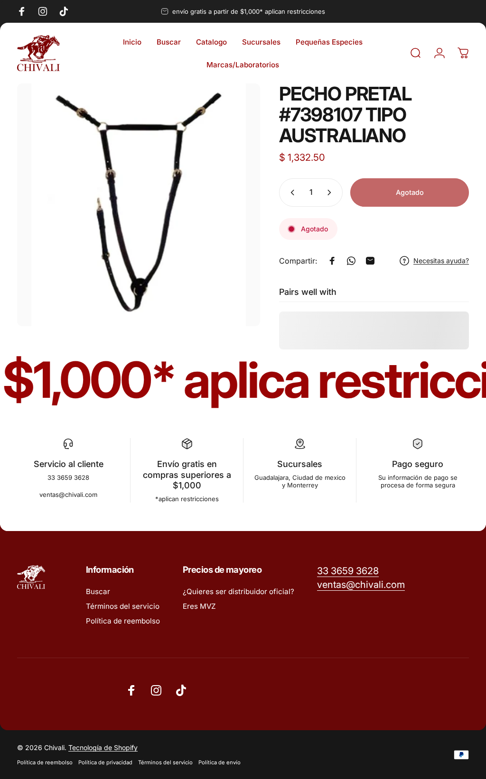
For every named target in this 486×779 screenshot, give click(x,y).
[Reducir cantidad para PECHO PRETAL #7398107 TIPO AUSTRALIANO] (290, 192)
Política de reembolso (123, 620)
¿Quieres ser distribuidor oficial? (238, 591)
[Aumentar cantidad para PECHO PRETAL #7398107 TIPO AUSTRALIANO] (331, 192)
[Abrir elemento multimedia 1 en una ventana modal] (138, 204)
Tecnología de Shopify (103, 747)
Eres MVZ (199, 606)
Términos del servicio (122, 606)
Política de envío (219, 762)
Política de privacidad (105, 762)
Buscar (98, 591)
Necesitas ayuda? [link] (441, 261)
